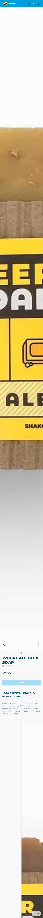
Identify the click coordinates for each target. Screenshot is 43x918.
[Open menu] (38, 4)
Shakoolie (9, 666)
